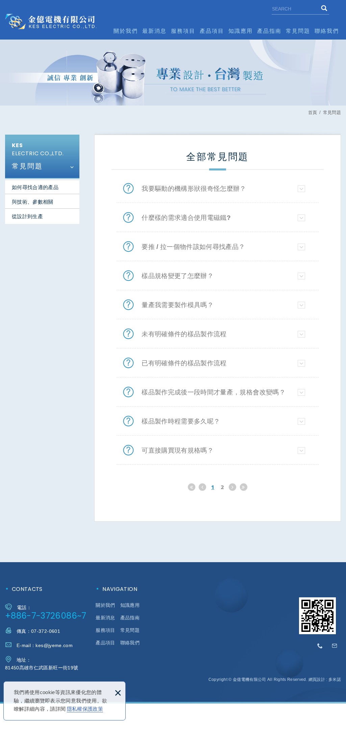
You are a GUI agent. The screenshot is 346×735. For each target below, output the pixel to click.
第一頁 (191, 487)
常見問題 (298, 31)
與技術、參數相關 (32, 202)
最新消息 (154, 31)
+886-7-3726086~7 (45, 616)
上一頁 (202, 487)
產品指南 (269, 31)
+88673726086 (320, 646)
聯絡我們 (327, 31)
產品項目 (212, 31)
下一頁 (232, 487)
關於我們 (126, 31)
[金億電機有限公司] (50, 21)
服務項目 (183, 31)
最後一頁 (243, 487)
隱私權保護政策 (85, 709)
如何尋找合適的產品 (35, 187)
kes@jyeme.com (54, 645)
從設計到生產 (27, 216)
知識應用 (240, 31)
